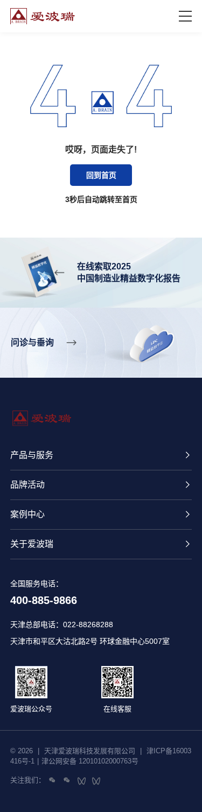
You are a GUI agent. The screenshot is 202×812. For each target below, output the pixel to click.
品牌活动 (27, 484)
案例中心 (27, 514)
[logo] (94, 16)
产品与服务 (31, 455)
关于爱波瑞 (31, 544)
